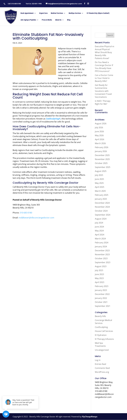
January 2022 (101, 298)
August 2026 (100, 123)
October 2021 (101, 302)
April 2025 (99, 187)
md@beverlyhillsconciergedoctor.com (36, 217)
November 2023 (102, 254)
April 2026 (99, 139)
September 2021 (102, 306)
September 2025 (102, 167)
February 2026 (101, 147)
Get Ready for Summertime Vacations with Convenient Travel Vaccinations (103, 91)
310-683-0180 (26, 212)
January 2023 (101, 290)
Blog (68, 20)
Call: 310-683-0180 (14, 4)
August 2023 (100, 266)
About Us (58, 20)
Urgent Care (43, 13)
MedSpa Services (75, 13)
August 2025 (100, 171)
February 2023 (101, 286)
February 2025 (101, 195)
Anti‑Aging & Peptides (28, 20)
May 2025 (99, 183)
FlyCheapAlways (89, 416)
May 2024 (99, 230)
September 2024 (102, 214)
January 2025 (101, 199)
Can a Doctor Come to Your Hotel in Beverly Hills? (104, 78)
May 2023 (99, 278)
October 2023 (101, 258)
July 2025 (99, 175)
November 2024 (102, 206)
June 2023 (99, 274)
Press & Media (47, 20)
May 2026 (99, 135)
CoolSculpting (101, 327)
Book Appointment (27, 13)
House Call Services (104, 331)
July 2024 (99, 222)
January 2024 (101, 246)
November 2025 (102, 159)
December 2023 (102, 250)
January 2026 (101, 151)
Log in (97, 360)
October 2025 (101, 163)
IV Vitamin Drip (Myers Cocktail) (98, 13)
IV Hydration (101, 335)
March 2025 (100, 191)
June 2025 (99, 179)
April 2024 (99, 234)
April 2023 (99, 282)
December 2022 (102, 294)
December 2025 (102, 155)
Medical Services (57, 13)
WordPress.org (102, 372)
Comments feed (102, 368)
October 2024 (101, 210)
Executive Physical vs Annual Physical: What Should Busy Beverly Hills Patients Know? (104, 52)
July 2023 (99, 270)
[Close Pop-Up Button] (36, 393)
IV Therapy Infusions (104, 339)
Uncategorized (102, 350)
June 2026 (99, 131)
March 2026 (100, 143)
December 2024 (102, 203)
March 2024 (100, 238)
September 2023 (102, 262)
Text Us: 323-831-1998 (34, 4)
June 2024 (99, 226)
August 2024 (100, 218)
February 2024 (101, 242)
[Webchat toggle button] (5, 414)
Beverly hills (100, 316)
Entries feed (100, 364)
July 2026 (99, 127)
